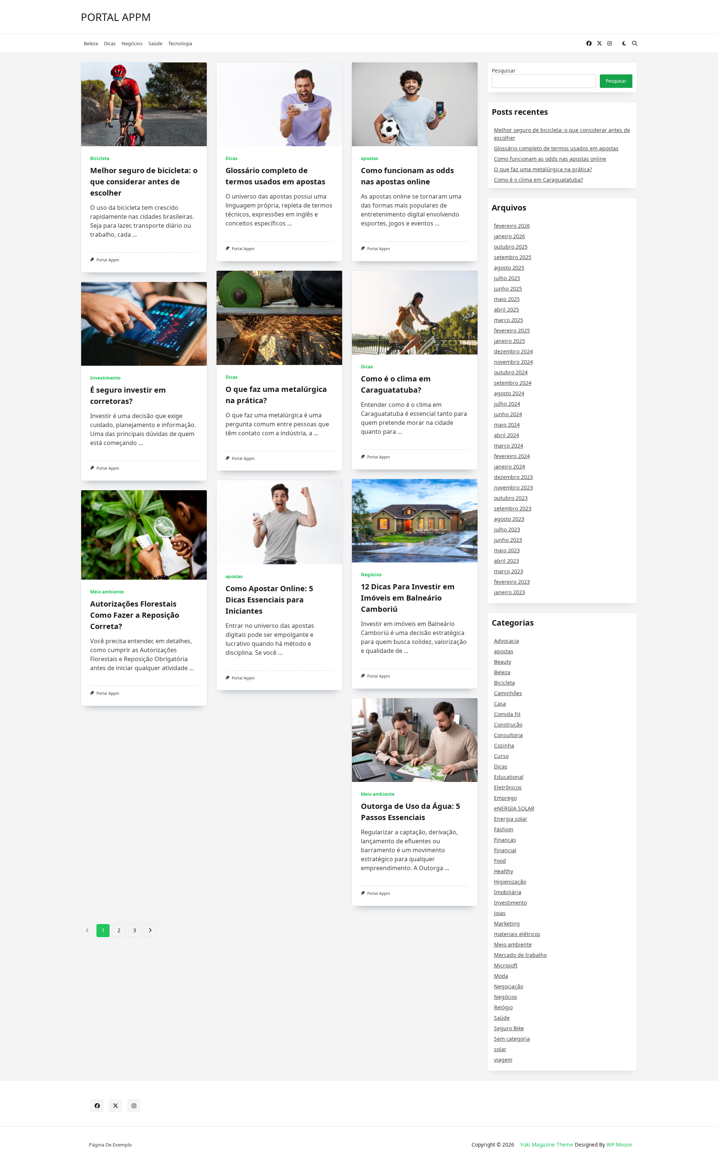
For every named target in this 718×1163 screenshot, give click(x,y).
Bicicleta (99, 158)
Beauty (502, 661)
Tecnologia (180, 43)
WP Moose (619, 1144)
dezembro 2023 (513, 477)
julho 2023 (507, 529)
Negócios (132, 43)
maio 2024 (507, 424)
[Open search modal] (634, 43)
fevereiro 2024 (512, 456)
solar (500, 1049)
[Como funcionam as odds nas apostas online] (415, 104)
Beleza (91, 43)
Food (500, 860)
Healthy (503, 871)
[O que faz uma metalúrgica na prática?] (279, 318)
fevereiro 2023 (512, 581)
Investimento (105, 378)
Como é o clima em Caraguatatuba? (538, 179)
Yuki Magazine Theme (546, 1144)
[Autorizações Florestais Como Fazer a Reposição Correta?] (144, 535)
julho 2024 (507, 403)
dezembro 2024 (513, 351)
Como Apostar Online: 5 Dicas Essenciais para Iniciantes (269, 599)
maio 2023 (507, 550)
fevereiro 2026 (512, 225)
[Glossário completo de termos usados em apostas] (279, 104)
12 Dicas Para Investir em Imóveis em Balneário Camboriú (408, 598)
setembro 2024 (512, 382)
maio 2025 (507, 299)
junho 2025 (508, 288)
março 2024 (508, 445)
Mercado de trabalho (520, 954)
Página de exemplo (110, 1145)
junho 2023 (508, 539)
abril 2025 (506, 309)
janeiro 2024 (509, 466)
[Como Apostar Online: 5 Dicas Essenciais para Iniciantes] (279, 522)
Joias (500, 913)
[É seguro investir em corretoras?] (144, 324)
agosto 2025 (509, 267)
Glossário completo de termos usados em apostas (556, 148)
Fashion (503, 829)
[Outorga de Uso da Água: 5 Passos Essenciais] (415, 740)
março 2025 (508, 319)
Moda (501, 975)
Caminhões (508, 693)
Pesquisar (504, 70)
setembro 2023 (512, 508)
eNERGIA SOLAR (514, 808)
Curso (501, 756)
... (134, 234)
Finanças (505, 839)
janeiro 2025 (509, 340)
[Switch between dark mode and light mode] (624, 43)
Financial (505, 850)
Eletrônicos (508, 787)
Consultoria (508, 735)
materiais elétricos (517, 934)
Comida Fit (507, 714)
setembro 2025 (512, 257)
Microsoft (506, 965)
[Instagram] (609, 43)
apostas (369, 158)
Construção (508, 724)
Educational (509, 776)
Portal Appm (107, 260)
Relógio (503, 1007)
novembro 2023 (513, 487)
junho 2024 (508, 414)
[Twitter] (599, 43)
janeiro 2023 (509, 592)
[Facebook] (589, 43)
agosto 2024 (509, 393)
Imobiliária (507, 892)
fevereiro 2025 (512, 330)
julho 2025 (507, 278)
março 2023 (508, 571)
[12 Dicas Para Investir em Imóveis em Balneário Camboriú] (415, 521)
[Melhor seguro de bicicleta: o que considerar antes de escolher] (144, 104)
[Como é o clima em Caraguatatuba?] (415, 313)
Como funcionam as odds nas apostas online (550, 158)
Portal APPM (116, 17)
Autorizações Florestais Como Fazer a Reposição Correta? (134, 615)
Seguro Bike (509, 1028)
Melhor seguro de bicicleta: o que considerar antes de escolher (143, 181)
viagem (503, 1059)
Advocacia (506, 640)
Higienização (510, 881)
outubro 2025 (511, 246)
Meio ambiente (107, 592)
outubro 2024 (511, 372)
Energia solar (510, 818)
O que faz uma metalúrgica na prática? (543, 169)
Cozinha (504, 745)
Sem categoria (512, 1038)
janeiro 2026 (509, 236)
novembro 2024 (513, 361)
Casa (500, 703)
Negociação (508, 986)
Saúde (155, 43)
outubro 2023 (511, 497)
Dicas (110, 43)
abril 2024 (506, 435)
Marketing (507, 923)
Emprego (505, 797)
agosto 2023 (509, 518)
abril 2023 (506, 560)
